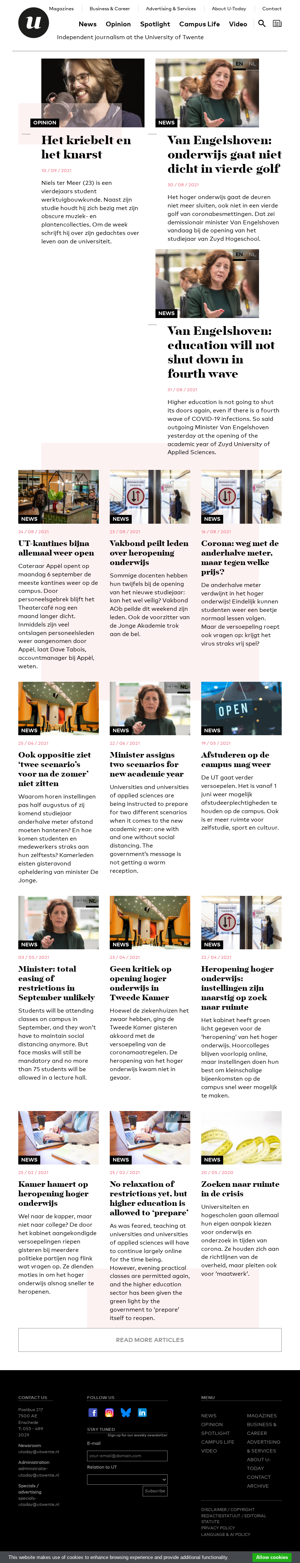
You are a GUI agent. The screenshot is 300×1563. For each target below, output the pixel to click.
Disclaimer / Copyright (228, 1509)
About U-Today (229, 8)
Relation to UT (102, 1467)
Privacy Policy (218, 1527)
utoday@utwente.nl (38, 1451)
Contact (272, 8)
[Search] (277, 23)
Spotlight (155, 23)
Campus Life (199, 23)
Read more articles (150, 1339)
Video (238, 23)
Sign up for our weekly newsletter (138, 1435)
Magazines (61, 8)
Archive (258, 1486)
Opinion (118, 23)
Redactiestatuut (221, 1515)
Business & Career (110, 8)
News (88, 23)
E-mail (94, 1443)
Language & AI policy (225, 1534)
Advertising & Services (171, 8)
